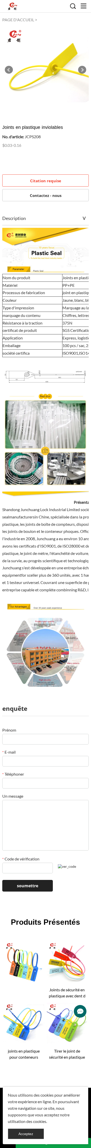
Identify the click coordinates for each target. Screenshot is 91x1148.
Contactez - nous (45, 195)
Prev (9, 70)
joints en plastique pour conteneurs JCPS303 (24, 1054)
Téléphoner (13, 774)
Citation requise (45, 180)
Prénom (9, 730)
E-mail (9, 752)
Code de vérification (20, 858)
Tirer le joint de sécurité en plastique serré (67, 1054)
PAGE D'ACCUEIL (18, 19)
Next (82, 70)
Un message (12, 796)
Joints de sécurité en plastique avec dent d (67, 992)
